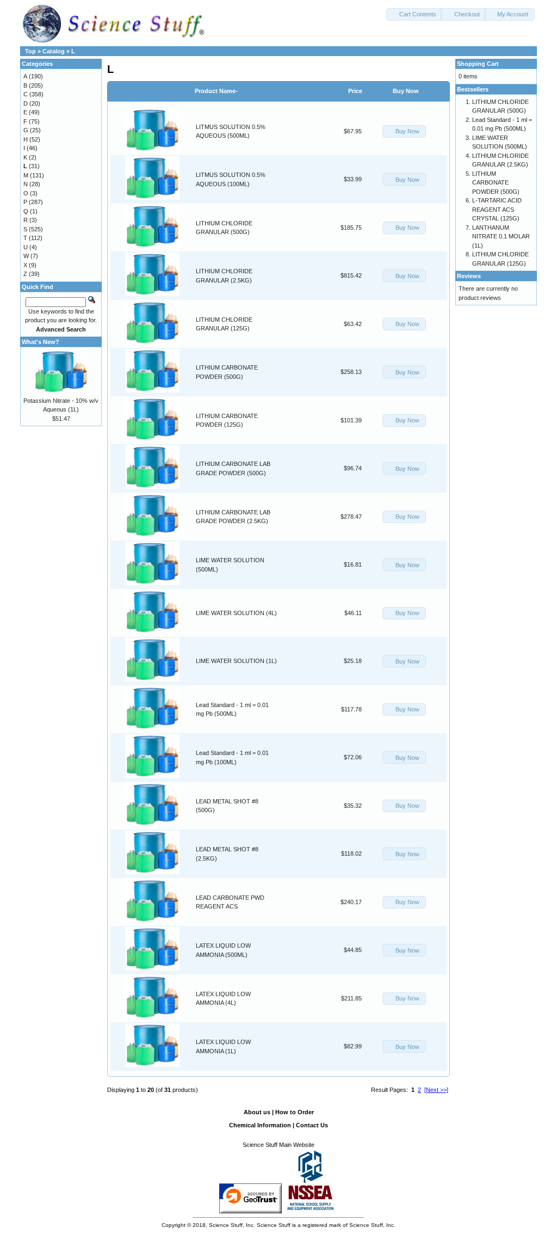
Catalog (53, 51)
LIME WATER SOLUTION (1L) (236, 661)
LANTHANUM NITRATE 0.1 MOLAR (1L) (501, 236)
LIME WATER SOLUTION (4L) (236, 613)
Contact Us (312, 1125)
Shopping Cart (478, 63)
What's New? (40, 342)
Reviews (469, 276)
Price (355, 91)
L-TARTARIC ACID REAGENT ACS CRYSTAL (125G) (497, 209)
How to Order (294, 1112)
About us (257, 1112)
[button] (414, 14)
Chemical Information (260, 1125)
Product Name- (216, 91)
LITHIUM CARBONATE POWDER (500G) (495, 182)
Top (30, 51)
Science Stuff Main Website (278, 1144)
